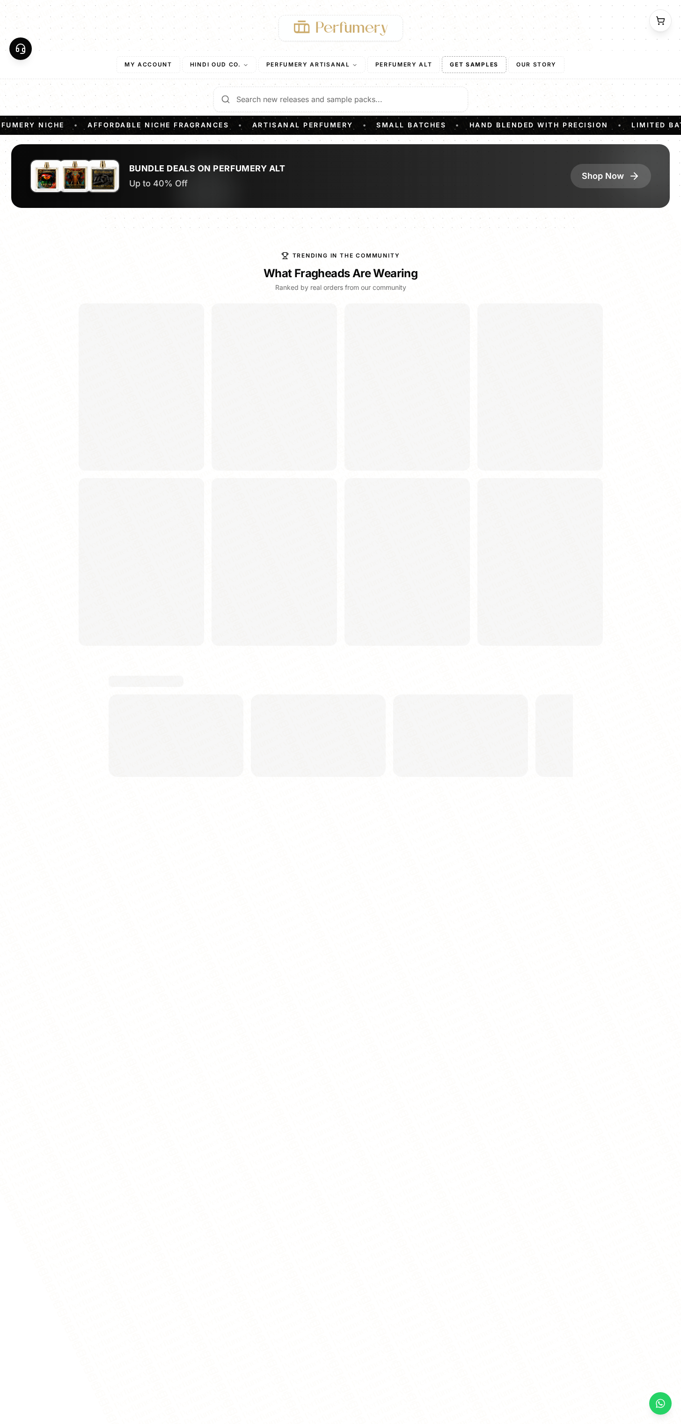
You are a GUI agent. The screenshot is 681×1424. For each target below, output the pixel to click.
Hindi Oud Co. (215, 64)
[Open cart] (660, 20)
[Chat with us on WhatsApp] (660, 1403)
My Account (148, 64)
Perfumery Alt (403, 64)
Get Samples (474, 64)
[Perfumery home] (340, 28)
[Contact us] (20, 48)
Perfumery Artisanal (308, 64)
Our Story (536, 64)
